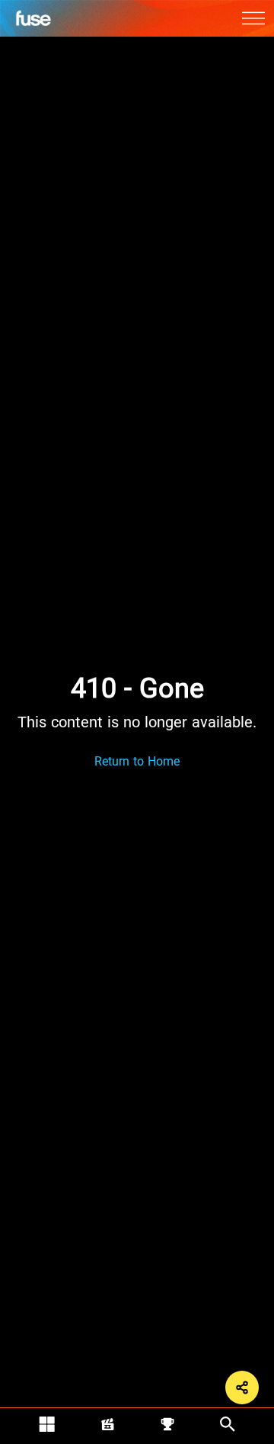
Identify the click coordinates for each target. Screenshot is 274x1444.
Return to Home (137, 761)
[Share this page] (242, 1387)
